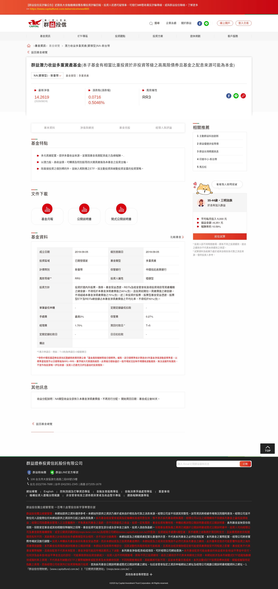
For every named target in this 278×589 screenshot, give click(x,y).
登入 (243, 23)
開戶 (225, 23)
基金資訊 (45, 36)
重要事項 (164, 491)
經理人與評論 (164, 127)
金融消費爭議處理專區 (138, 491)
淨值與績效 (87, 127)
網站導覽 (31, 491)
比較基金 (175, 237)
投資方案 (158, 36)
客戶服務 (233, 36)
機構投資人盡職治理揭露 (45, 495)
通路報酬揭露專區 (138, 495)
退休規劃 (195, 36)
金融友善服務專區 (107, 491)
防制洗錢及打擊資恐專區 (75, 491)
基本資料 (49, 127)
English (49, 491)
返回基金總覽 (39, 52)
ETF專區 (83, 36)
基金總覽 (54, 46)
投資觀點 (120, 36)
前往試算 (219, 236)
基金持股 (124, 127)
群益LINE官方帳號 (67, 472)
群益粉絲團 (39, 472)
